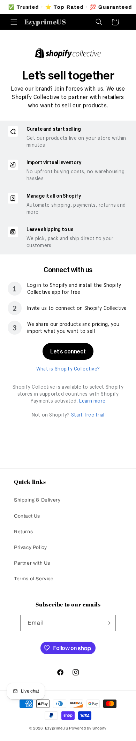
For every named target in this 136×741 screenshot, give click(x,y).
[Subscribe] (107, 623)
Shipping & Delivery (37, 500)
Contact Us (27, 516)
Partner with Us (32, 563)
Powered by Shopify (88, 728)
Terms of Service (34, 578)
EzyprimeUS (56, 728)
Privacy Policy (30, 547)
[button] (14, 22)
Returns (23, 531)
